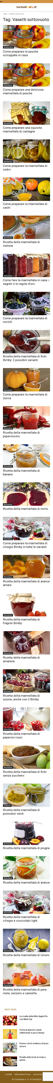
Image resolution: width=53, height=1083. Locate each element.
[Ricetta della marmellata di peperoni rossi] (26, 719)
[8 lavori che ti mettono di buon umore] (10, 1047)
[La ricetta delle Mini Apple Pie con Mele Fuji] (10, 1020)
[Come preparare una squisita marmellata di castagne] (26, 113)
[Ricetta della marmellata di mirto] (26, 494)
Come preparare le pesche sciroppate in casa (20, 53)
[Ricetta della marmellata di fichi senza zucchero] (26, 757)
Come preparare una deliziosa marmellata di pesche (23, 91)
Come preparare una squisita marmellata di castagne (22, 129)
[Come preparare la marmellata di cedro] (26, 151)
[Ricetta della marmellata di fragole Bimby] (26, 604)
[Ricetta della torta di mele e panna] (10, 1061)
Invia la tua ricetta (40, 1074)
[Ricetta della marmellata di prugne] (26, 833)
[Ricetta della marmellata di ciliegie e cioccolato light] (26, 902)
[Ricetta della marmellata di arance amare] (26, 566)
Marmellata (8, 85)
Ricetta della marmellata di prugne (26, 848)
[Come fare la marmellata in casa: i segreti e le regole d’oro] (26, 265)
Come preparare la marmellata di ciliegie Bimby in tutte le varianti (25, 545)
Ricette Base (8, 47)
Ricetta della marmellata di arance (26, 882)
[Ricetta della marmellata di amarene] (26, 643)
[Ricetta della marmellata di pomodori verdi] (26, 795)
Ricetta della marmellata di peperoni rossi (21, 735)
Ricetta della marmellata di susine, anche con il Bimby (21, 697)
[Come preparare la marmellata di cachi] (26, 189)
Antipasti (7, 806)
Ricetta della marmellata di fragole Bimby (21, 621)
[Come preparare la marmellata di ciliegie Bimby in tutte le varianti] (26, 528)
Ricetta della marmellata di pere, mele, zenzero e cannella (25, 991)
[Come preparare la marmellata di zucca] (26, 379)
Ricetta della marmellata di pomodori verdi (21, 811)
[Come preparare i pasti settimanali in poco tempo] (10, 1034)
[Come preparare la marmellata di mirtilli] (26, 303)
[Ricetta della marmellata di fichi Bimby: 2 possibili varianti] (26, 341)
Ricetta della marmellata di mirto (25, 509)
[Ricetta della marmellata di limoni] (26, 940)
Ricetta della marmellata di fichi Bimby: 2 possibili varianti (25, 358)
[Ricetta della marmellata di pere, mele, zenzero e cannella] (26, 974)
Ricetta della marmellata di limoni (26, 955)
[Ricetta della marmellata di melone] (26, 227)
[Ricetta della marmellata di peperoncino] (26, 418)
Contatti (8, 1074)
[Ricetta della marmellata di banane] (26, 456)
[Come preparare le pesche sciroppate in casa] (26, 36)
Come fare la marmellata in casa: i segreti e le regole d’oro (26, 282)
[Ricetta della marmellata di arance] (26, 867)
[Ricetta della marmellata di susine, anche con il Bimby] (26, 681)
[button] (5, 7)
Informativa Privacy (22, 1074)
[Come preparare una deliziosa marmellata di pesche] (26, 75)
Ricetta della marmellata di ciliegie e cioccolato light (21, 918)
